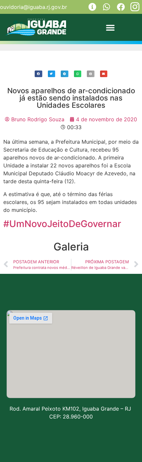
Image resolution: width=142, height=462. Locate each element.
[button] (110, 27)
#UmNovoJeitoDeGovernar (62, 223)
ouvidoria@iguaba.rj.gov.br (33, 7)
